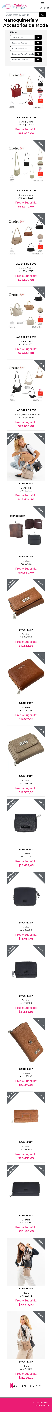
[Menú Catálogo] (43, 3)
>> (39, 1385)
